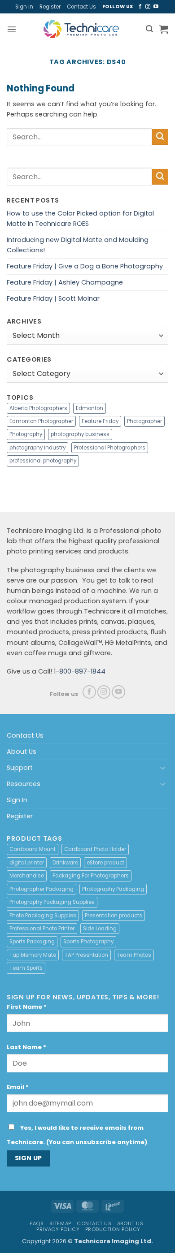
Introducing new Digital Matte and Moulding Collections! (78, 245)
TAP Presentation (86, 955)
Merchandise (26, 875)
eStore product (105, 862)
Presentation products (113, 915)
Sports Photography (88, 941)
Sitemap (60, 1223)
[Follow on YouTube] (155, 6)
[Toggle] (163, 768)
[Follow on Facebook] (140, 6)
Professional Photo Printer (41, 928)
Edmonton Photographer (41, 421)
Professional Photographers (109, 447)
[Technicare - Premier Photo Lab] (81, 29)
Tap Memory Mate (32, 955)
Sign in (24, 6)
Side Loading (100, 928)
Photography (25, 434)
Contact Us (81, 6)
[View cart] (163, 29)
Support (20, 767)
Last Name (26, 1047)
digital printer (26, 862)
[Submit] (160, 137)
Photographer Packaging (41, 889)
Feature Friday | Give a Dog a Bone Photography (85, 266)
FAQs (37, 1223)
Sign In (17, 799)
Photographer (144, 421)
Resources (23, 783)
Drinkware (65, 862)
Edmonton (89, 408)
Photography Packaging (113, 889)
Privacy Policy (57, 1229)
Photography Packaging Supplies (52, 902)
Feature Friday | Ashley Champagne (65, 282)
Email (18, 1087)
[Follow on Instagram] (147, 6)
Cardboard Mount (32, 849)
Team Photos (134, 955)
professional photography (42, 460)
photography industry (37, 447)
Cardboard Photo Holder (95, 849)
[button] (12, 29)
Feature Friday (100, 421)
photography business (80, 434)
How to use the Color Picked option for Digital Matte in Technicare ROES (80, 218)
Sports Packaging (32, 941)
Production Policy (112, 1229)
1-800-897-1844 (79, 671)
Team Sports (26, 968)
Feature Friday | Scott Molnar (53, 298)
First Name (27, 1006)
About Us (21, 751)
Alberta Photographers (38, 408)
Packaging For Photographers (90, 875)
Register (50, 6)
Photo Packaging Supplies (42, 915)
